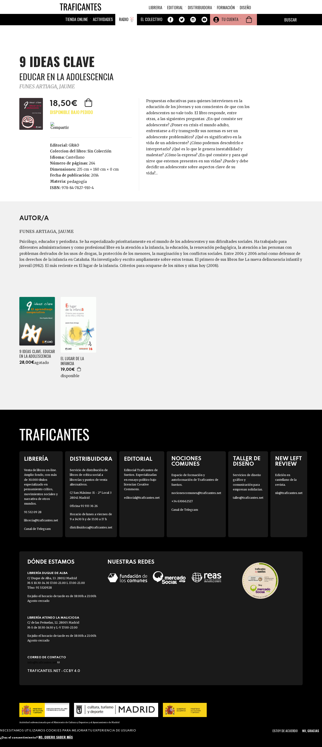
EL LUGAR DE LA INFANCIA (72, 361)
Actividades (103, 19)
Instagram (193, 19)
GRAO (74, 145)
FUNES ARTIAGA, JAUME (47, 86)
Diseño (245, 7)
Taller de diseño (246, 461)
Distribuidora (200, 7)
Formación (226, 7)
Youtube (204, 19)
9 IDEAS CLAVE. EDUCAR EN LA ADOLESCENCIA (37, 354)
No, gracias (310, 730)
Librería (36, 459)
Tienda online (76, 19)
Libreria (155, 7)
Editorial (175, 7)
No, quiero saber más (55, 736)
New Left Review (288, 461)
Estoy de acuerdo (285, 730)
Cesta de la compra (249, 19)
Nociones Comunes (186, 461)
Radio (123, 19)
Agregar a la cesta (89, 102)
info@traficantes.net (43, 662)
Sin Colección (99, 151)
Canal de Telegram (37, 529)
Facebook (170, 19)
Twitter (181, 19)
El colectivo (151, 19)
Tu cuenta (229, 19)
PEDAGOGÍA (77, 181)
